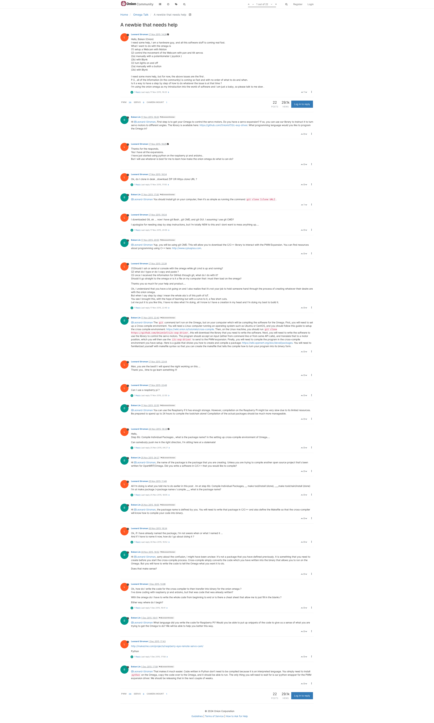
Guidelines (197, 716)
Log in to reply (302, 104)
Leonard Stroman (139, 34)
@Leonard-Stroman (145, 121)
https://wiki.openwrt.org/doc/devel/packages (267, 342)
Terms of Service (214, 716)
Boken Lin (136, 117)
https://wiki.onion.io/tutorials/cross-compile (190, 329)
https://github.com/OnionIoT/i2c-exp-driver (223, 125)
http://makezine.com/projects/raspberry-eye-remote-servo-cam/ (167, 646)
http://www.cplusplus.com (186, 248)
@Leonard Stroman (168, 117)
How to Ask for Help (237, 716)
